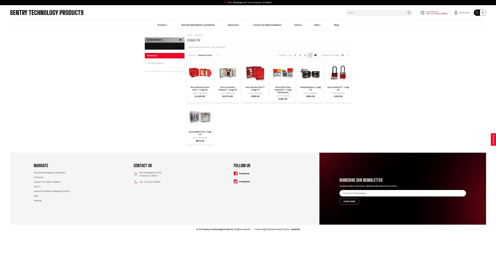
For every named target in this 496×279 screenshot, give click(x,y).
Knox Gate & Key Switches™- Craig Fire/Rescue (283, 90)
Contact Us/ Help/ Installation (267, 25)
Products (161, 25)
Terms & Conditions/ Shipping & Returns (52, 191)
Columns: (282, 55)
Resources (233, 25)
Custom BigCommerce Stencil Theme (272, 229)
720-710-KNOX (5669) (436, 14)
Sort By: (192, 55)
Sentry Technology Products (47, 12)
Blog (336, 25)
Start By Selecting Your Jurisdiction (198, 25)
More (317, 25)
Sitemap (37, 200)
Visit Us (298, 25)
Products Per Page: (331, 55)
